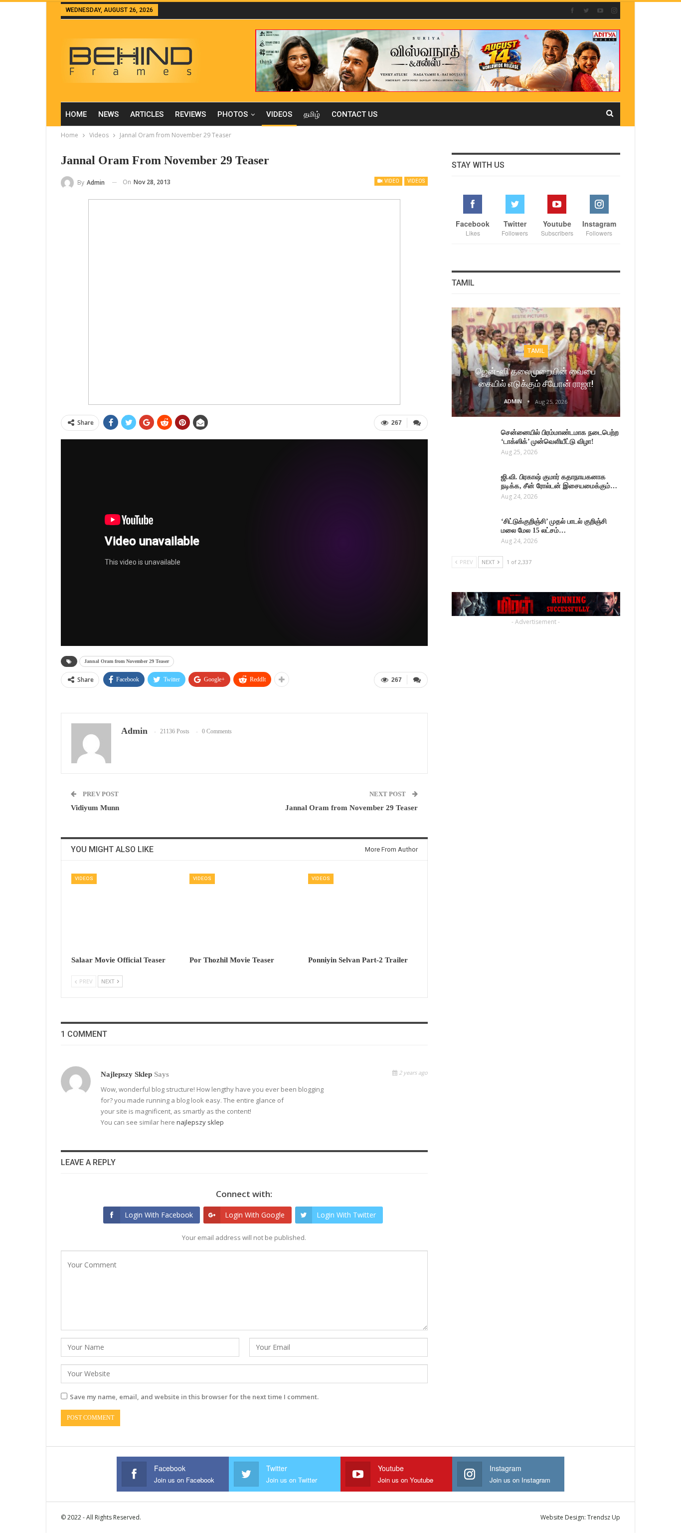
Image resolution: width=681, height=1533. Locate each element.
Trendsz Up (603, 1517)
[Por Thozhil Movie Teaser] (244, 912)
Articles (147, 114)
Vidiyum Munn (95, 808)
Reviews (190, 114)
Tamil (535, 350)
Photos (232, 114)
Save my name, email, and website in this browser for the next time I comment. (194, 1396)
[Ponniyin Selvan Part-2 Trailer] (362, 912)
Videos (279, 114)
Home (76, 114)
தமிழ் (312, 114)
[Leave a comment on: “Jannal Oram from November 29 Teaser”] (417, 423)
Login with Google (255, 1215)
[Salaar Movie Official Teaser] (125, 912)
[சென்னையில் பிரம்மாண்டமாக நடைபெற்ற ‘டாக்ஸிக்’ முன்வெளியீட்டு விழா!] (473, 444)
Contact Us (354, 114)
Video (391, 181)
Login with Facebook (159, 1215)
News (108, 114)
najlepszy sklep (126, 1074)
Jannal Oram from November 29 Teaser (126, 661)
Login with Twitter (346, 1215)
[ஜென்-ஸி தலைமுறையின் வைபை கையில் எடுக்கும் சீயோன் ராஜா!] (536, 362)
